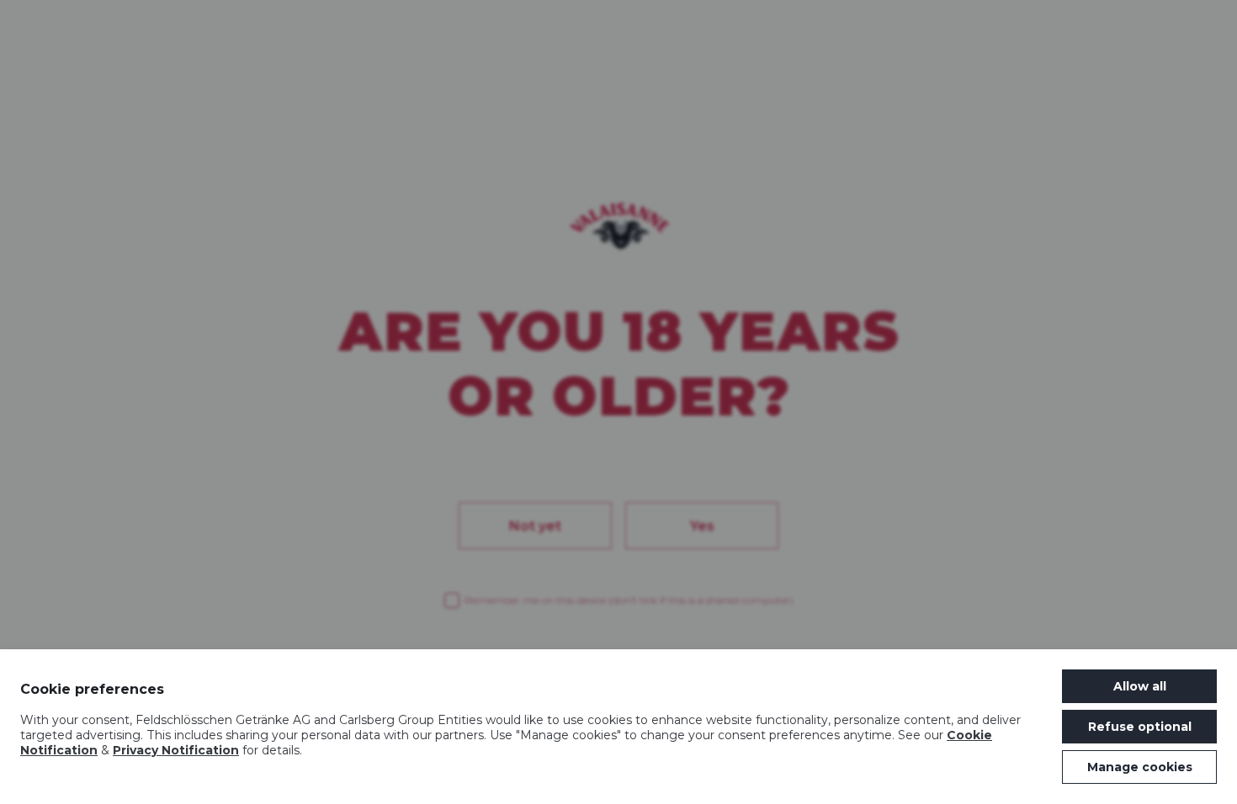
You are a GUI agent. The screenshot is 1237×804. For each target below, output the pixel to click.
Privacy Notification (176, 750)
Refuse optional (1140, 726)
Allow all (1139, 686)
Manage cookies (1139, 767)
